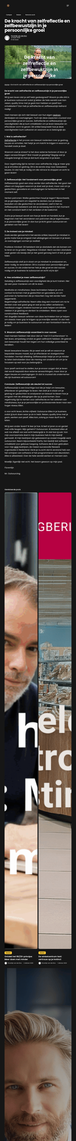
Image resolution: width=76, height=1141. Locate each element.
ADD (16, 447)
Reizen (18, 15)
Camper (9, 15)
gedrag (56, 115)
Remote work (30, 15)
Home (7, 85)
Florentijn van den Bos (19, 36)
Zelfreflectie (10, 140)
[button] (68, 6)
